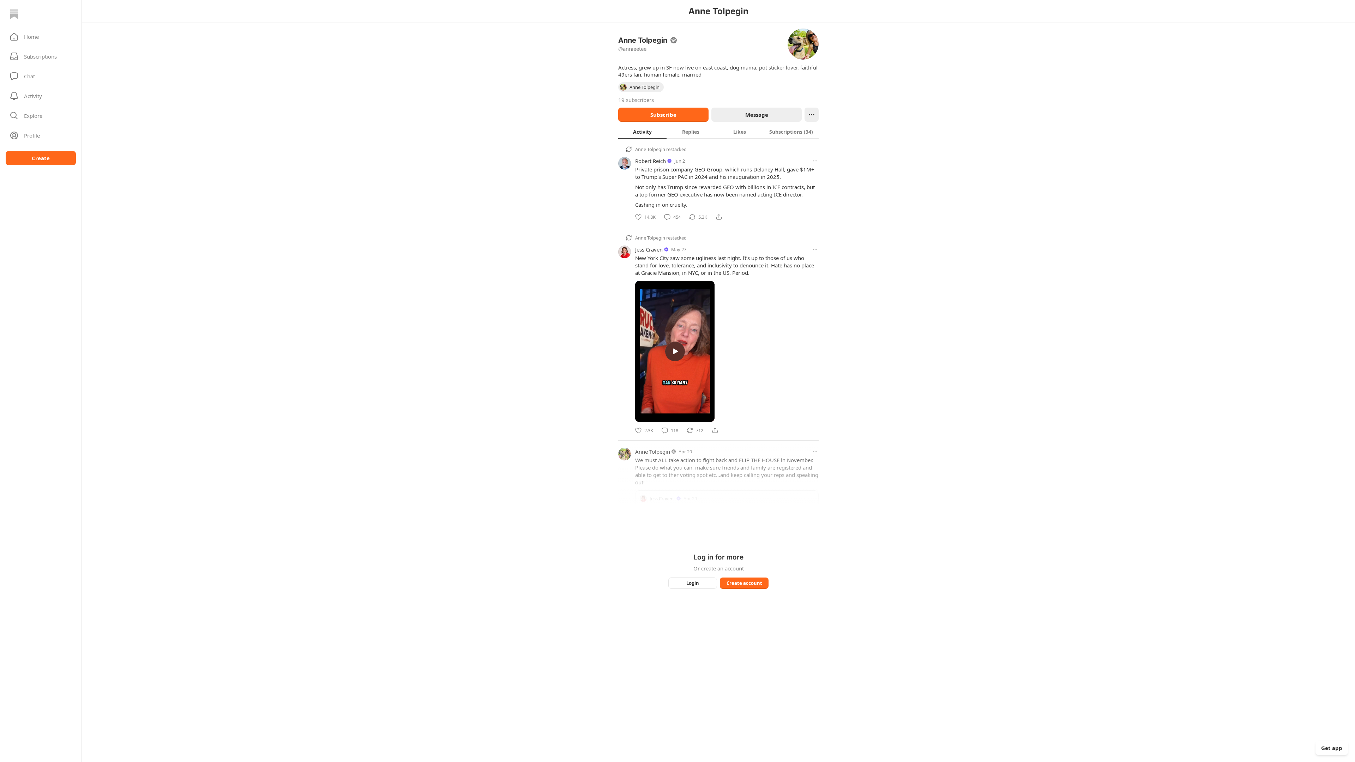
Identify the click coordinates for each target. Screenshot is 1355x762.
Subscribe (663, 114)
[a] (675, 351)
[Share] (719, 217)
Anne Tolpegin (650, 149)
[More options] (815, 161)
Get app (1331, 747)
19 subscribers (636, 99)
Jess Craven (649, 249)
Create (41, 158)
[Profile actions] (812, 115)
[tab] (642, 132)
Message (756, 114)
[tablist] (718, 132)
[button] (41, 36)
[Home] (14, 14)
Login (692, 583)
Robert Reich (650, 160)
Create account (744, 583)
